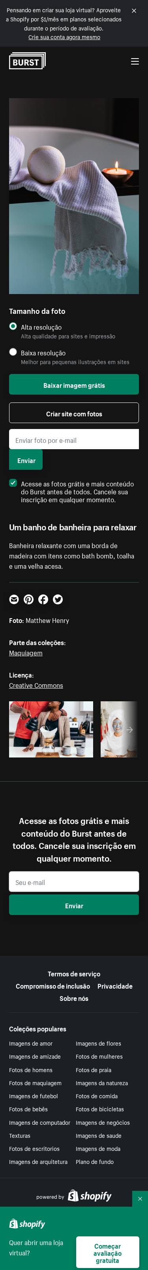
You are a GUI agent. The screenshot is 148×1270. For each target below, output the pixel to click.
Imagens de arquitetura (38, 1161)
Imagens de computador (39, 1122)
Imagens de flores (98, 1042)
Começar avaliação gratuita (108, 1252)
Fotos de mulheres (99, 1056)
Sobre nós (74, 997)
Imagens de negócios (103, 1122)
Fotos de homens (30, 1069)
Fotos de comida (97, 1095)
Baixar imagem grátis (74, 384)
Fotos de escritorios (34, 1148)
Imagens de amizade (35, 1056)
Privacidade (115, 985)
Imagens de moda (98, 1148)
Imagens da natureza (102, 1082)
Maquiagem (26, 652)
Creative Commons (36, 684)
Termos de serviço (74, 973)
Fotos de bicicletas (100, 1108)
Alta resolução (41, 326)
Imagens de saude (99, 1135)
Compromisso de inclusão (53, 985)
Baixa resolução (43, 352)
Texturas (19, 1135)
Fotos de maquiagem (35, 1082)
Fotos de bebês (28, 1108)
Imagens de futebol (33, 1095)
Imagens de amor (30, 1042)
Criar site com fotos (74, 413)
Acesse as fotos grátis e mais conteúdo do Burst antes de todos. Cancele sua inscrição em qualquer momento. (77, 491)
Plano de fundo (95, 1161)
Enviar (26, 459)
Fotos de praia (93, 1069)
